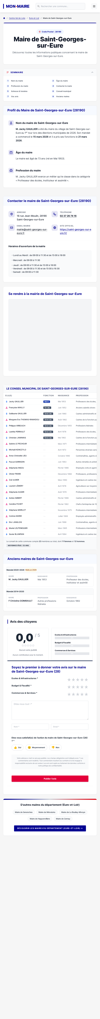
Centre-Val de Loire (17, 18)
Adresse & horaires (17, 91)
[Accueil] (4, 18)
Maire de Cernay (63, 819)
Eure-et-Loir (34, 18)
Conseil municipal (62, 91)
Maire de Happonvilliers (40, 819)
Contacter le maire (62, 86)
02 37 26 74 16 (68, 215)
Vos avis (13, 96)
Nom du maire (15, 81)
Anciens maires (61, 96)
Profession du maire (17, 86)
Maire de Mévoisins (47, 812)
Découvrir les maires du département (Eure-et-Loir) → (50, 828)
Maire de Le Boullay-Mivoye (73, 812)
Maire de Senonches (24, 812)
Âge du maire (60, 81)
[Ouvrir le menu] (94, 6)
